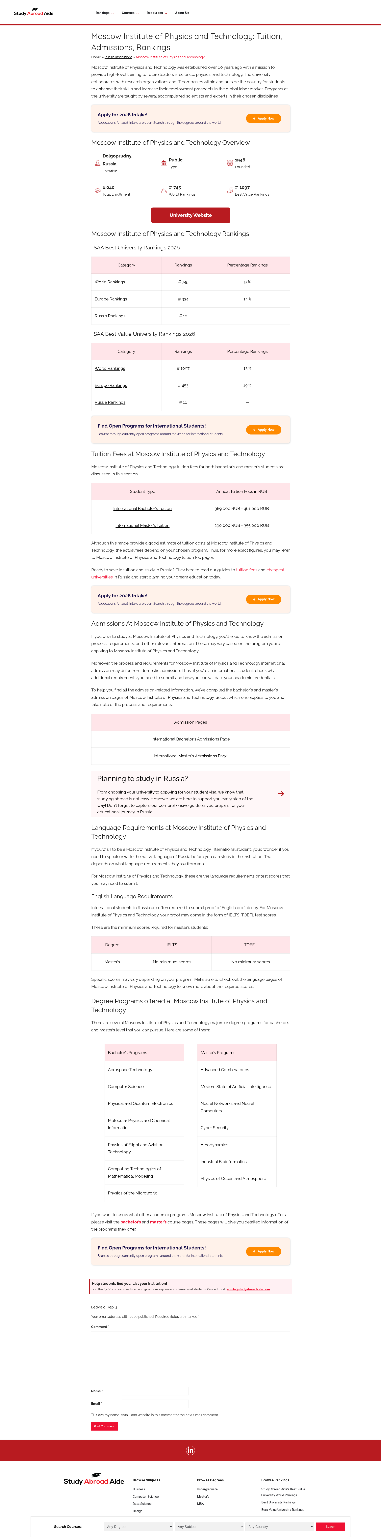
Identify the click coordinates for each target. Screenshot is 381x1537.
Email (96, 1404)
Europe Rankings (111, 298)
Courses (128, 13)
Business (139, 1489)
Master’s (112, 961)
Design (137, 1511)
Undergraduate (207, 1489)
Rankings (103, 13)
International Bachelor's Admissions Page (191, 739)
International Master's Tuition (142, 525)
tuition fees (246, 569)
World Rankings (110, 281)
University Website (191, 215)
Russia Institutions (118, 57)
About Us (182, 13)
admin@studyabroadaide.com (248, 1289)
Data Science (142, 1504)
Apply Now (266, 118)
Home (96, 57)
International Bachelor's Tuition (142, 508)
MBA (200, 1504)
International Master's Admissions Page (191, 755)
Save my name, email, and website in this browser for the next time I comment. (157, 1415)
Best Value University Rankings (282, 1510)
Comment (100, 1327)
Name (97, 1391)
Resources (155, 13)
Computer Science (146, 1496)
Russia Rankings (110, 315)
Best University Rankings (278, 1502)
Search (330, 1526)
